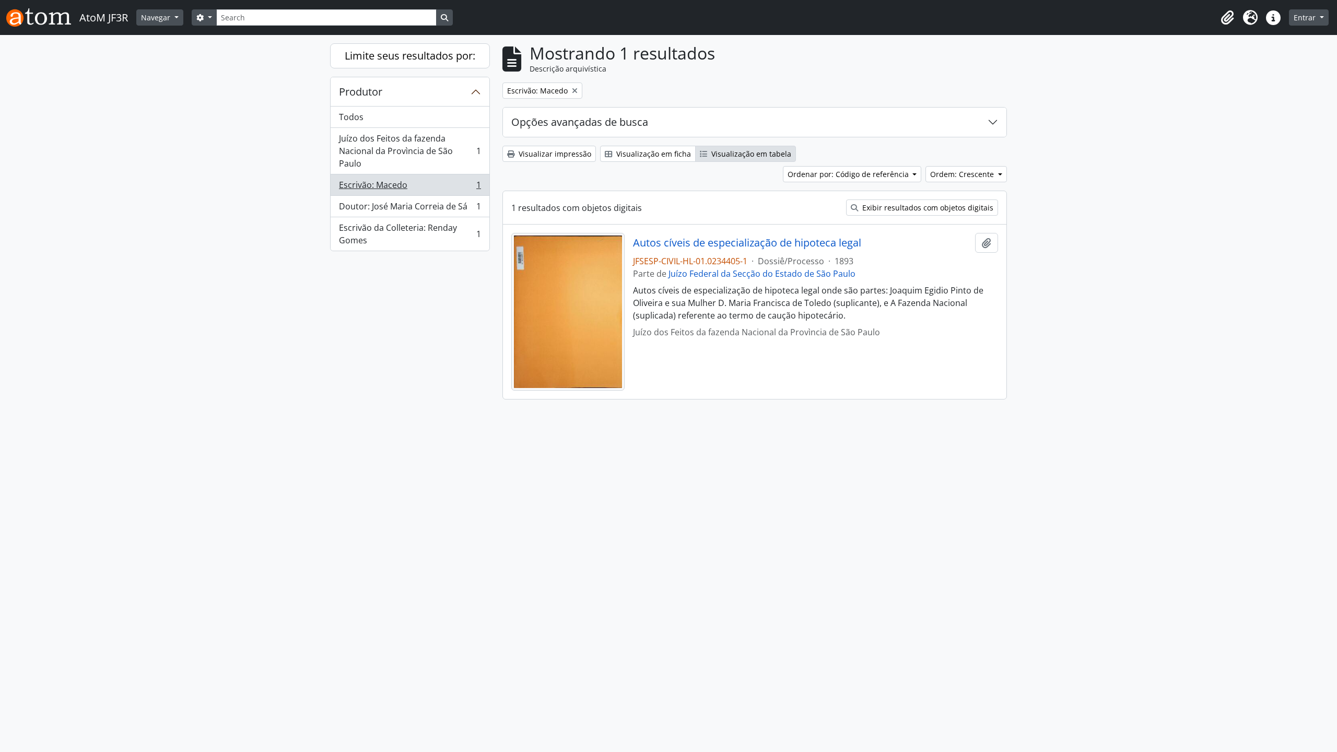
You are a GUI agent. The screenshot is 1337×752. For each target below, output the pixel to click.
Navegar (156, 17)
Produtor (360, 92)
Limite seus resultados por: (410, 56)
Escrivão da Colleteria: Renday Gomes (409, 234)
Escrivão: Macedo (409, 187)
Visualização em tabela (750, 154)
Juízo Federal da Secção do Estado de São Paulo (761, 273)
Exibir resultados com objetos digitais (926, 208)
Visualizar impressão (554, 154)
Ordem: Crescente (963, 174)
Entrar (1306, 17)
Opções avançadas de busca (579, 122)
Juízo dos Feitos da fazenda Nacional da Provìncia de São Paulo (409, 151)
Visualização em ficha (652, 154)
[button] (1227, 17)
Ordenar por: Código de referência (849, 174)
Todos (351, 117)
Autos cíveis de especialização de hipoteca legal (747, 243)
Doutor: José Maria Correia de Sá (409, 209)
